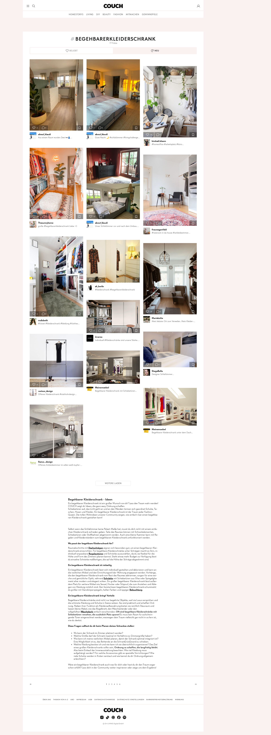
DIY (98, 14)
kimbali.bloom (159, 141)
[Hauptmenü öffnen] (28, 6)
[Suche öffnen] (33, 6)
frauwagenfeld (159, 229)
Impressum (81, 700)
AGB (90, 700)
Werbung (179, 700)
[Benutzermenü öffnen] (198, 6)
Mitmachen (132, 14)
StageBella (157, 371)
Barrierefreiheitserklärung (159, 700)
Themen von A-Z (60, 700)
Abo (72, 700)
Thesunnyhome (45, 222)
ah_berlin (99, 286)
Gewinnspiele (150, 14)
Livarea (98, 336)
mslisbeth (43, 320)
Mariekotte (157, 318)
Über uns (47, 700)
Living (90, 14)
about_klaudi (44, 134)
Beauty (107, 14)
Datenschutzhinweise (104, 700)
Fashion (118, 14)
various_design (45, 391)
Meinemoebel (102, 387)
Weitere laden (113, 483)
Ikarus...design (45, 461)
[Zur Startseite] (113, 6)
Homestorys (76, 14)
